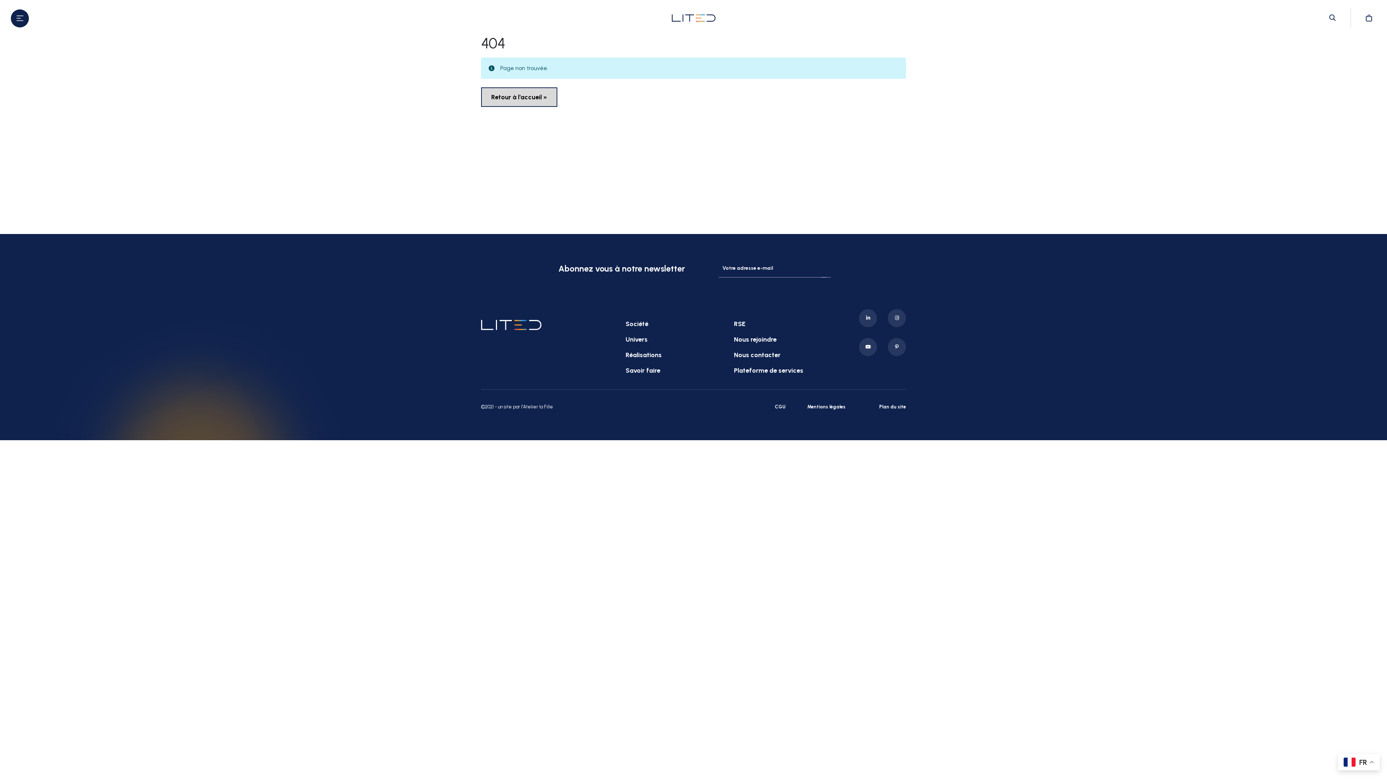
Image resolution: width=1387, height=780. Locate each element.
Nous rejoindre (755, 339)
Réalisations (644, 355)
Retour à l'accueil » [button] (519, 97)
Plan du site (892, 407)
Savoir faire (643, 370)
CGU (780, 407)
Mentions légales (826, 407)
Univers (637, 339)
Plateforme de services (768, 370)
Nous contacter (757, 355)
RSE (740, 324)
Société (637, 324)
